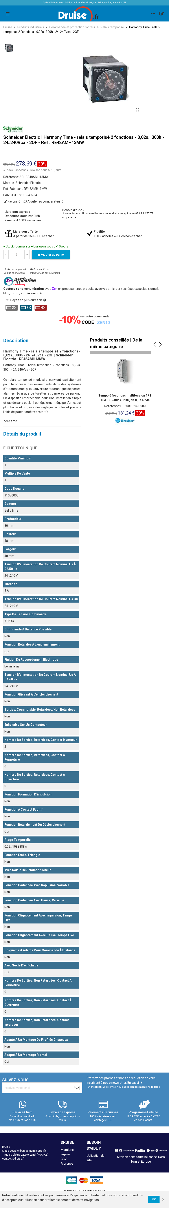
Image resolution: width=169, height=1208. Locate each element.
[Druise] (153, 13)
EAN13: (8, 195)
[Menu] (7, 13)
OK (154, 1199)
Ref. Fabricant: (13, 188)
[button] (154, 344)
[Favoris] (161, 13)
